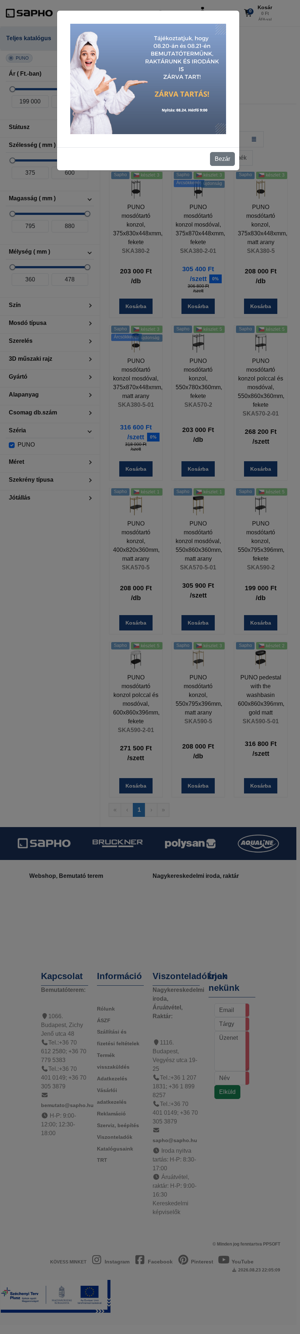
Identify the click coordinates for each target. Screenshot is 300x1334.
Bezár (222, 159)
